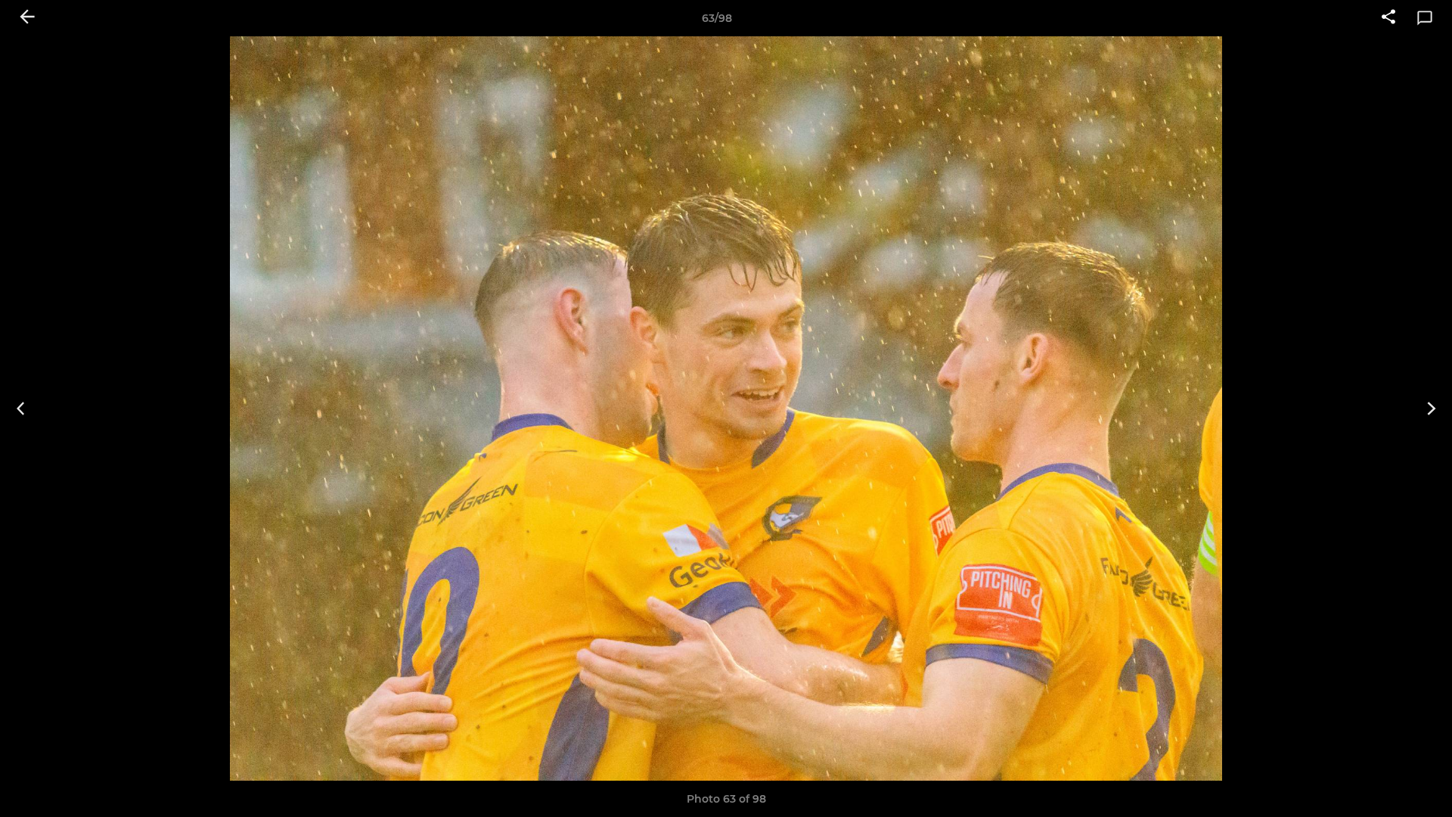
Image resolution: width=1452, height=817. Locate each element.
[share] (1388, 18)
